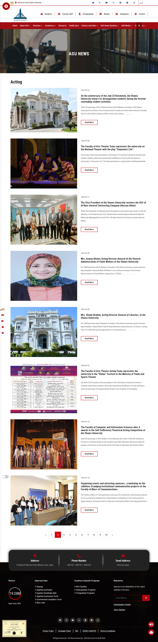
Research (62, 25)
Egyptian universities (44, 590)
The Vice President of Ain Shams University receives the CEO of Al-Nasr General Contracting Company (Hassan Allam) (113, 204)
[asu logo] (20, 14)
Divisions (37, 25)
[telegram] (127, 2)
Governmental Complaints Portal (48, 599)
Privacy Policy (48, 631)
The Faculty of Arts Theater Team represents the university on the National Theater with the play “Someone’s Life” (113, 148)
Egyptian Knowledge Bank (46, 593)
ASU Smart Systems (109, 25)
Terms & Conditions (107, 631)
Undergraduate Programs (86, 590)
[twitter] (99, 2)
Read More (89, 122)
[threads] (134, 2)
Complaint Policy (64, 631)
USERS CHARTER (89, 631)
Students (48, 14)
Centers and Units (89, 25)
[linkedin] (120, 2)
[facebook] (93, 2)
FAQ (76, 631)
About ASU (24, 25)
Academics (50, 25)
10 (106, 534)
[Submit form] (146, 598)
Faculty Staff (67, 14)
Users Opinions (119, 610)
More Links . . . (42, 603)
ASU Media (126, 25)
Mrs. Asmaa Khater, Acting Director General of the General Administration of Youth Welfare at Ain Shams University (110, 260)
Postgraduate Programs (85, 593)
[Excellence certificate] (14, 628)
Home (15, 25)
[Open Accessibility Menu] (6, 6)
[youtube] (106, 2)
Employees (124, 14)
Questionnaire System (122, 604)
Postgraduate (88, 14)
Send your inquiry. (123, 565)
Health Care (74, 25)
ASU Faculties (81, 586)
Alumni (106, 14)
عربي (141, 3)
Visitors (141, 14)
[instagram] (113, 2)
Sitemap (39, 586)
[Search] (139, 25)
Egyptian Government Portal (47, 596)
